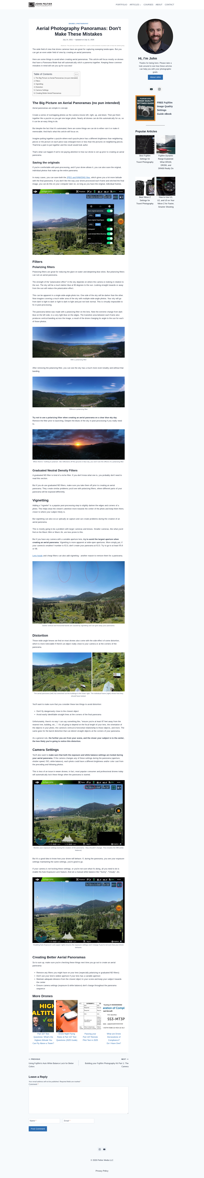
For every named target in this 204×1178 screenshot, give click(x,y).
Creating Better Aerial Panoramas (48, 93)
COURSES (148, 5)
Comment (34, 1084)
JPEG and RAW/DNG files (78, 177)
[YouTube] (104, 1149)
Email (67, 1121)
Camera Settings (42, 90)
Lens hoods (37, 556)
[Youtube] (151, 89)
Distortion (39, 87)
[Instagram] (159, 89)
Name (33, 1121)
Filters (38, 81)
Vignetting (39, 84)
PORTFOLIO (121, 5)
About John (155, 77)
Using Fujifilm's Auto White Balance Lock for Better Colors (51, 1063)
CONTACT (169, 5)
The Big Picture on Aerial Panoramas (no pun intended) (57, 78)
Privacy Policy (102, 1171)
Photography (82, 23)
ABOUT (159, 5)
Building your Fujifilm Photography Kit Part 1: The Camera (106, 1063)
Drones (72, 23)
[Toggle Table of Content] (75, 74)
